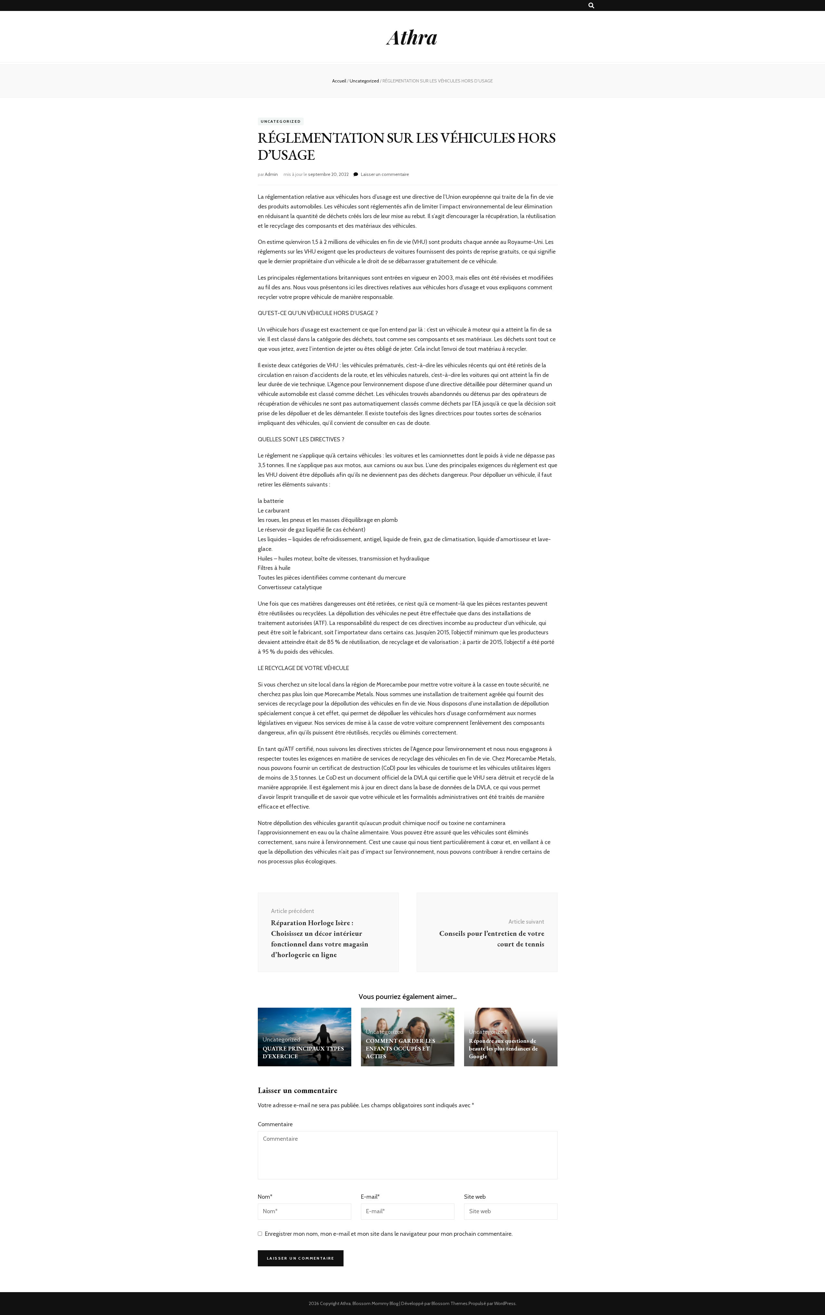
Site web (475, 1196)
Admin (271, 174)
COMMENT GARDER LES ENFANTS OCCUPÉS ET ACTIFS (400, 1048)
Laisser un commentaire (385, 174)
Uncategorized (281, 121)
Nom (265, 1196)
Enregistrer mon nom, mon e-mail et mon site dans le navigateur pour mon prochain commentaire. (389, 1233)
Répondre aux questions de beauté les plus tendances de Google (503, 1048)
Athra (412, 36)
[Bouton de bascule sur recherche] (591, 6)
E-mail (370, 1196)
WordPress (505, 1303)
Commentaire (275, 1124)
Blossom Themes (450, 1303)
